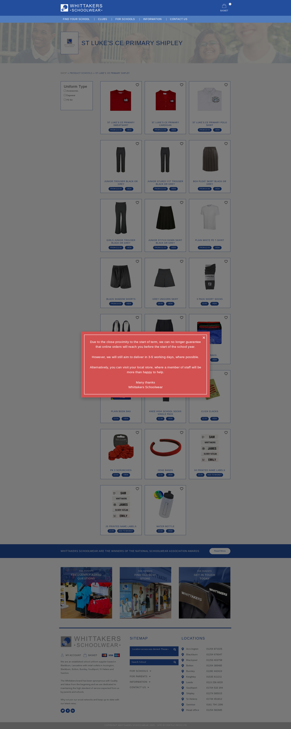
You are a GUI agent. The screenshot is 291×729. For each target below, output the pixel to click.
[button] (203, 337)
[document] (145, 364)
